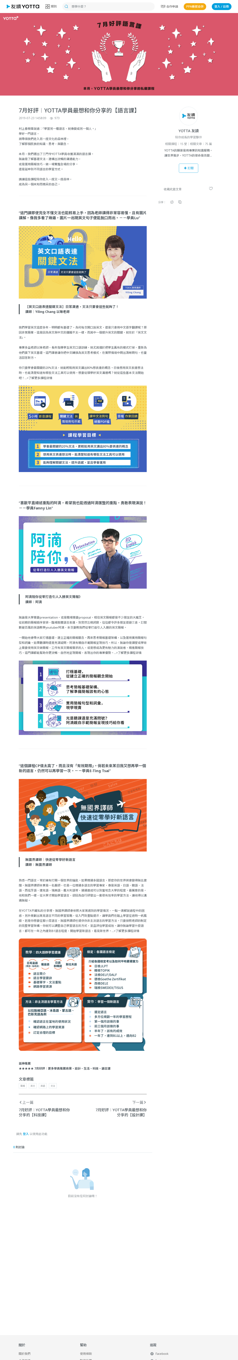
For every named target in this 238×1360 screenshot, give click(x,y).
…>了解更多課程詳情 (38, 378)
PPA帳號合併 (195, 6)
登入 (26, 1134)
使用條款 (86, 1354)
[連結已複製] (180, 202)
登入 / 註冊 (221, 6)
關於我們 (24, 1354)
